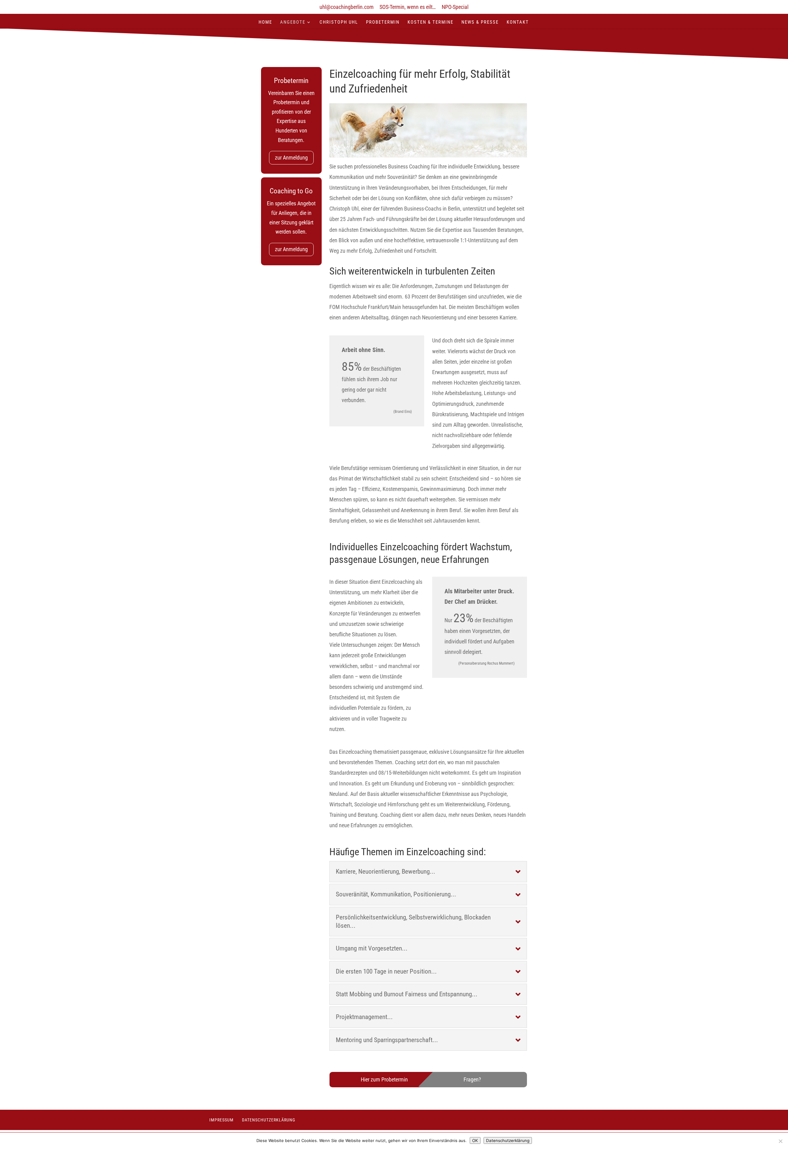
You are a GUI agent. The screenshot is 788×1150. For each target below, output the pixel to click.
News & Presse (480, 22)
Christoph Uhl (339, 22)
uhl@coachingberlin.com (347, 7)
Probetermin (383, 22)
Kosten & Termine (430, 22)
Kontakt (518, 22)
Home (265, 22)
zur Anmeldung (291, 157)
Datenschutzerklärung (268, 1119)
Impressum (221, 1119)
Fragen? (472, 1079)
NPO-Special (455, 7)
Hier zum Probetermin (384, 1079)
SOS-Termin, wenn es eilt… (408, 7)
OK (475, 1140)
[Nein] (780, 1141)
